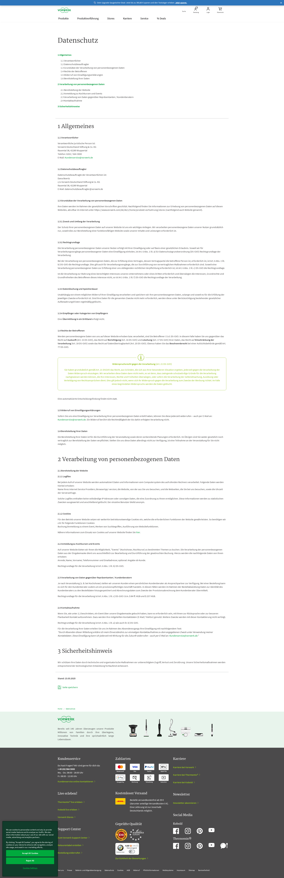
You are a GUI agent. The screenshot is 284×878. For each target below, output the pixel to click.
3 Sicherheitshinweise (69, 106)
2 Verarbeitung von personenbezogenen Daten (81, 84)
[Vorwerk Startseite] (64, 10)
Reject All (30, 860)
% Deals (162, 18)
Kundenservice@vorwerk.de (79, 157)
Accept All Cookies (30, 853)
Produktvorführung (88, 18)
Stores (111, 18)
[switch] (132, 851)
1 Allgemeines (64, 54)
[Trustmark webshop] (129, 835)
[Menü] (137, 845)
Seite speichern (70, 687)
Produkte (63, 18)
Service (144, 18)
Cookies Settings (30, 868)
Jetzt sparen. (181, 2)
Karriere (127, 18)
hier (138, 532)
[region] (30, 849)
